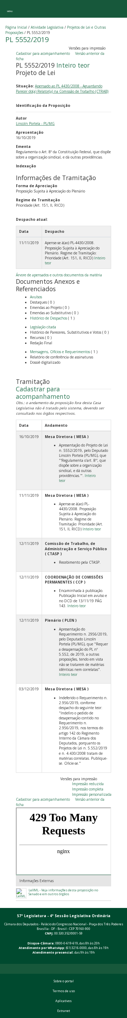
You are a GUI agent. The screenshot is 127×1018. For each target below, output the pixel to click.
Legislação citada (43, 326)
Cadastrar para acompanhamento (44, 53)
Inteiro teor (73, 65)
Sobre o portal (64, 981)
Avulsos (36, 296)
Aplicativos (63, 1001)
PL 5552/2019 (27, 39)
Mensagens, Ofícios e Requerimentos (60, 351)
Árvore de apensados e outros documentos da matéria (59, 274)
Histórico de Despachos (48, 318)
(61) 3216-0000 (76, 948)
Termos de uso (64, 991)
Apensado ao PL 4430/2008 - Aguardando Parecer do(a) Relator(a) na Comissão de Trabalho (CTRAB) (62, 89)
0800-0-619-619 (66, 943)
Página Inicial (16, 27)
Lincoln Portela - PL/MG (35, 123)
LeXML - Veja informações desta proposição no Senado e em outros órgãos (63, 892)
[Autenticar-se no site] (120, 959)
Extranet (63, 1011)
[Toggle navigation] (10, 9)
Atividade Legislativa (47, 27)
